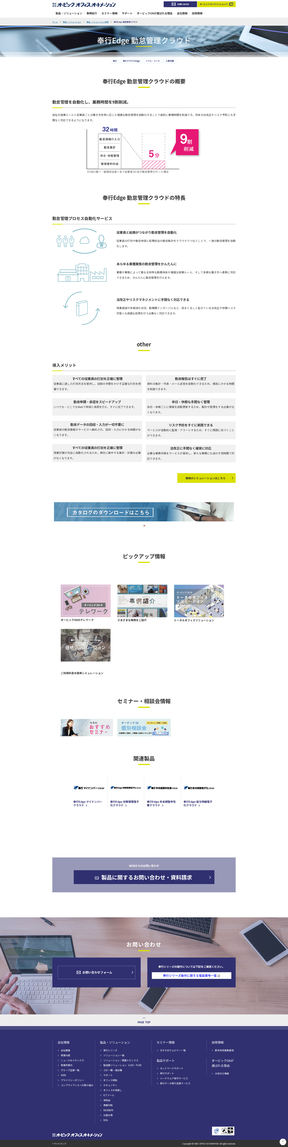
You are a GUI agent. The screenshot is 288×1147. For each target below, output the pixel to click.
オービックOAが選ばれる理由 (154, 13)
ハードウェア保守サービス (174, 1078)
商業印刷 (108, 1105)
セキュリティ (110, 1085)
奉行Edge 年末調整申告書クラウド (161, 803)
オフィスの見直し (112, 1090)
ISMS (63, 1075)
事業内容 (65, 1055)
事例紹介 (91, 13)
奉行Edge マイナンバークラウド (87, 803)
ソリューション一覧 (113, 1055)
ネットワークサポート (171, 1068)
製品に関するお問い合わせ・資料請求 (146, 877)
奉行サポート (167, 1073)
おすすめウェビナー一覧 (173, 1050)
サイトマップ (60, 1143)
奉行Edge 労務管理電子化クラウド (124, 803)
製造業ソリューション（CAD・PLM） (123, 1065)
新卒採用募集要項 (224, 1050)
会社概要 (65, 1050)
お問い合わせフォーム (97, 972)
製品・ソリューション (69, 13)
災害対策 (108, 1115)
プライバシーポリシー (72, 1080)
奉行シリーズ (110, 1050)
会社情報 (182, 13)
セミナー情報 (110, 13)
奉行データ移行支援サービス (175, 1083)
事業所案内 (66, 1065)
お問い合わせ (183, 4)
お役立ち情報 (222, 1073)
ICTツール (108, 1095)
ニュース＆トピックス (72, 1060)
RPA (105, 1120)
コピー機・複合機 (112, 1070)
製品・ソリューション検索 (97, 22)
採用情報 (197, 13)
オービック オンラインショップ (214, 4)
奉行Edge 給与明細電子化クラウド (198, 803)
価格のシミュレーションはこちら (206, 478)
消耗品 (106, 1100)
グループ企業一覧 (70, 1070)
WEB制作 (108, 1110)
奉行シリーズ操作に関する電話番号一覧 (190, 975)
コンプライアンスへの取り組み (77, 1085)
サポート (127, 13)
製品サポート (166, 1060)
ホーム (55, 22)
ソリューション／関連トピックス (120, 1060)
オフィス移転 (110, 1080)
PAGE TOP (144, 1022)
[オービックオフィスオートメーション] (84, 4)
